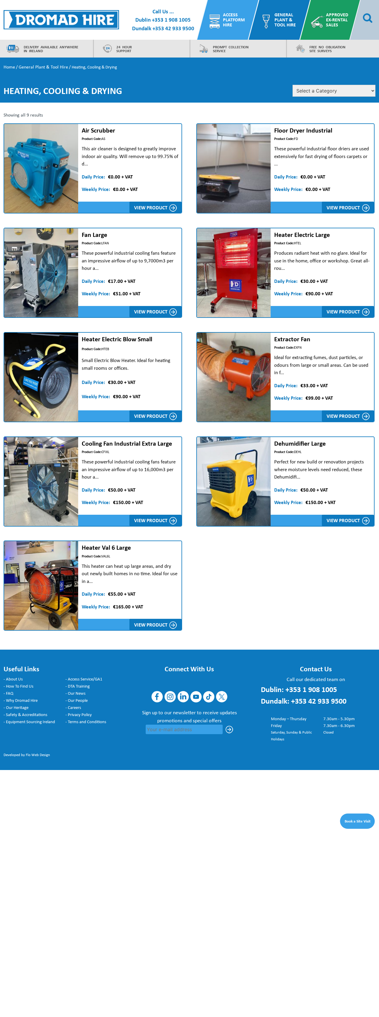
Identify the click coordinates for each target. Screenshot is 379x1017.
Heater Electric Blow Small (117, 338)
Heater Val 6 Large (106, 547)
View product (150, 207)
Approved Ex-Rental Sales (337, 19)
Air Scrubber (98, 130)
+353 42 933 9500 (173, 28)
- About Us (13, 679)
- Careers (73, 707)
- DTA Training (77, 686)
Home (9, 67)
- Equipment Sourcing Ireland (29, 722)
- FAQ (8, 693)
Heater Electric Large (302, 234)
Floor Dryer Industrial (303, 130)
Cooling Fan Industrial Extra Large (127, 443)
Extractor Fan (292, 338)
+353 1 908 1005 (171, 19)
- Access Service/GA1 (83, 679)
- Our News (75, 693)
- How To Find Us (18, 686)
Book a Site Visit (357, 821)
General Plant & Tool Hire (285, 19)
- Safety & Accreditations (25, 715)
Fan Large (94, 234)
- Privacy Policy (78, 715)
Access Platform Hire (234, 19)
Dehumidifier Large (300, 443)
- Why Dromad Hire (21, 700)
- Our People (76, 700)
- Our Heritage (16, 707)
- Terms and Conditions (85, 722)
